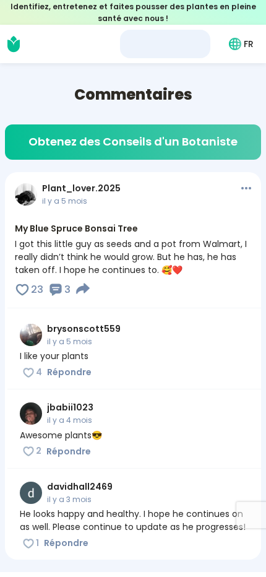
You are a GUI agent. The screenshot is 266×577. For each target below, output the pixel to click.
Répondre (69, 372)
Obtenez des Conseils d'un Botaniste (133, 141)
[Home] (13, 44)
